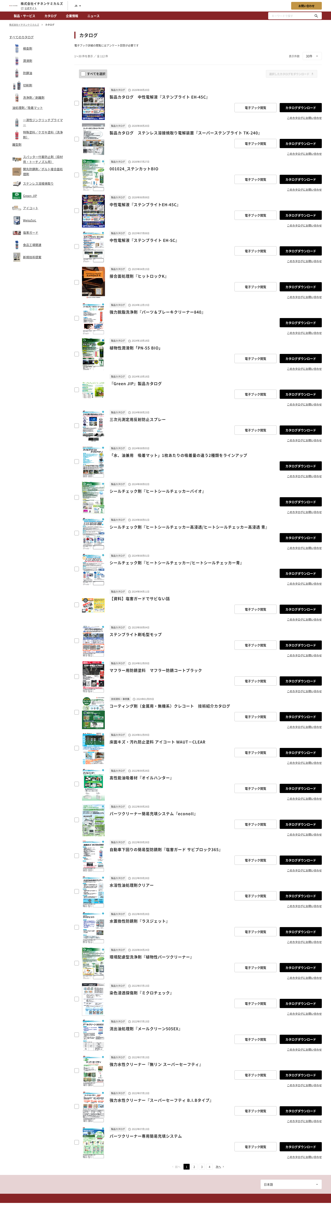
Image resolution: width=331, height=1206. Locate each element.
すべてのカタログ (21, 37)
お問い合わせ (306, 6)
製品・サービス (24, 15)
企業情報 (72, 15)
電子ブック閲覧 (255, 107)
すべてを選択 (96, 73)
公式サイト (31, 8)
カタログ (50, 15)
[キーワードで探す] (316, 16)
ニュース (93, 15)
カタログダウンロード (300, 107)
